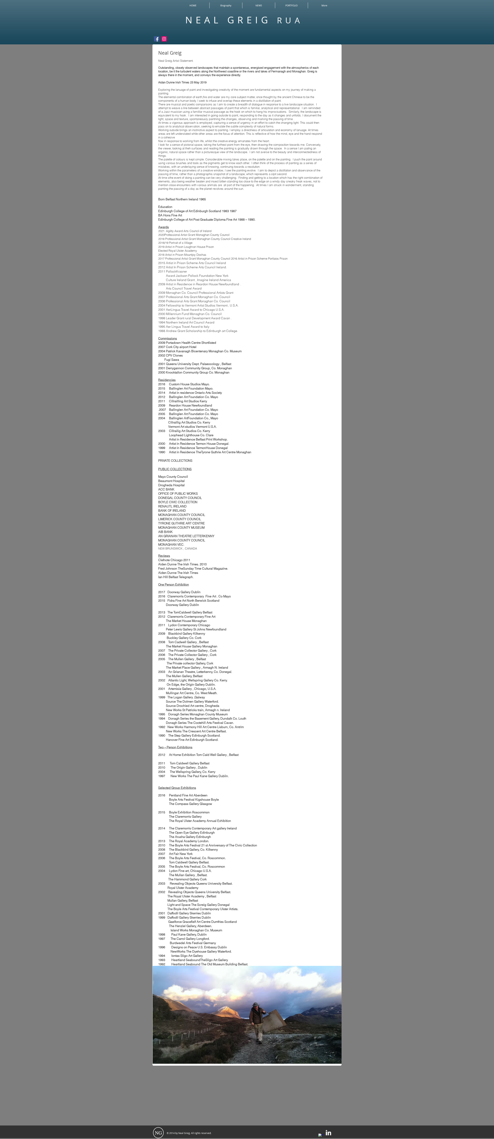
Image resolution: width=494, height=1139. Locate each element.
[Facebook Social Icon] (156, 38)
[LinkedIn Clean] (328, 1132)
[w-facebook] (321, 1136)
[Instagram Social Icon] (164, 38)
